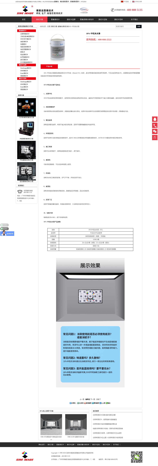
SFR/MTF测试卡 (25, 39)
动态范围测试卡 (25, 49)
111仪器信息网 (84, 12)
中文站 (126, 1)
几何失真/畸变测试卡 (27, 36)
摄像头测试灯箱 (63, 26)
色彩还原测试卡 (25, 47)
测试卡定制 (102, 19)
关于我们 (134, 19)
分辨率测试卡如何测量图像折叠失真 (105, 424)
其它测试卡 (24, 60)
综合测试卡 (24, 54)
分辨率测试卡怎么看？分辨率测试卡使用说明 (108, 437)
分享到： (74, 403)
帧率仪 (88, 399)
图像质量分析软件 (87, 19)
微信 (109, 403)
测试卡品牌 (71, 19)
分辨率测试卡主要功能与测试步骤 (104, 415)
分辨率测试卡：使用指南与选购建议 (105, 419)
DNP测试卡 (24, 71)
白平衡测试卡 (24, 57)
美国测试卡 (24, 76)
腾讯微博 (96, 403)
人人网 (103, 403)
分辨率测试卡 (24, 34)
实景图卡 (23, 44)
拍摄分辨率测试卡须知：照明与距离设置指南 (108, 428)
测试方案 (39, 19)
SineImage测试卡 (25, 68)
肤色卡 (22, 52)
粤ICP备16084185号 (111, 459)
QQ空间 (81, 403)
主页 (48, 26)
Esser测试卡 (24, 73)
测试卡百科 (118, 19)
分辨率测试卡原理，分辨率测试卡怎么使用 (107, 433)
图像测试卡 (55, 19)
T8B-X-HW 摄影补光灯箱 (75, 437)
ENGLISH (138, 1)
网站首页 (42, 444)
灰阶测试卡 (24, 41)
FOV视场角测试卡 (26, 62)
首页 (23, 19)
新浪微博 (88, 403)
